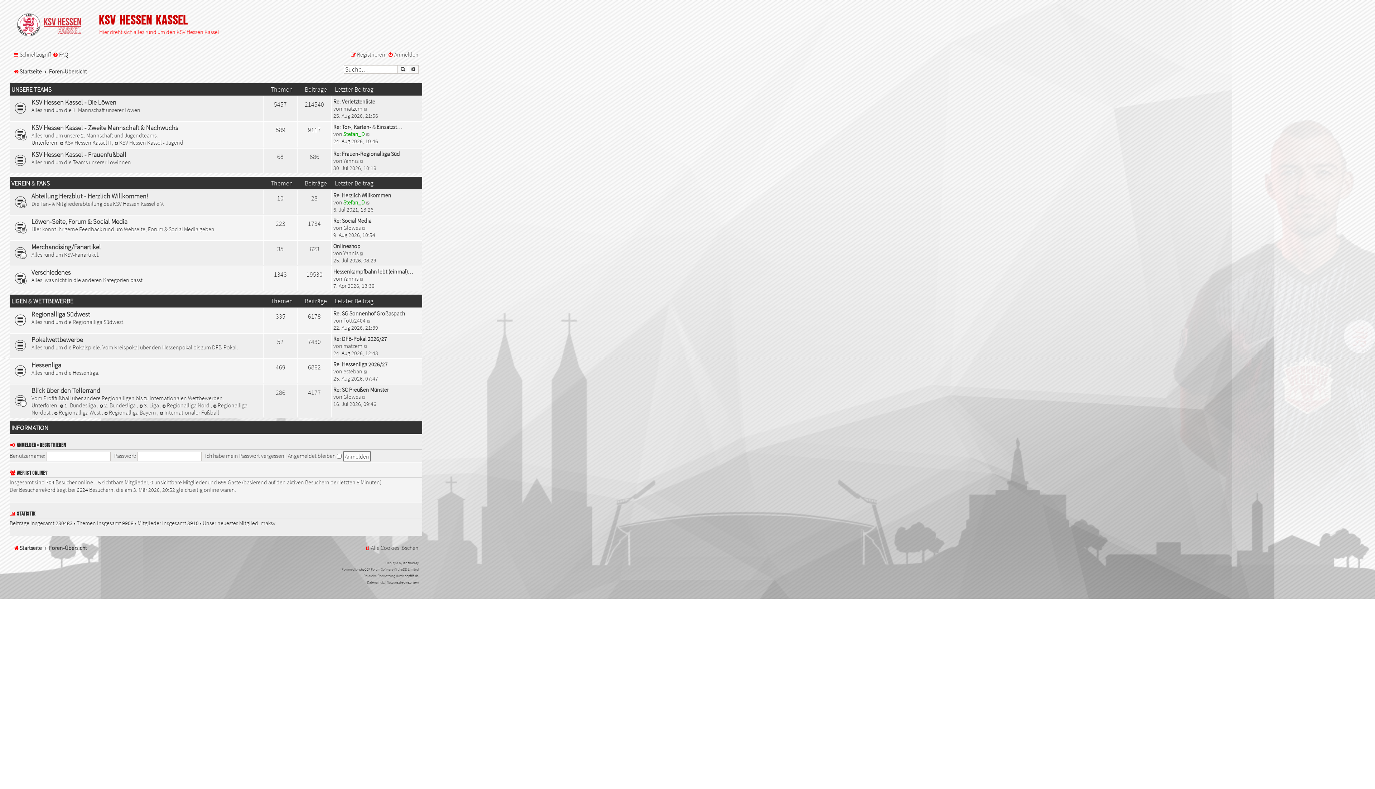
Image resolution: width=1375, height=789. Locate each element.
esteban (352, 371)
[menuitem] (60, 54)
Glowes (352, 227)
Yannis (350, 160)
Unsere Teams (31, 89)
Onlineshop (347, 246)
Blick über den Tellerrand (66, 390)
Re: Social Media (352, 220)
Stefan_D (354, 133)
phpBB (364, 569)
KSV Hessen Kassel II (88, 142)
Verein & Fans (30, 183)
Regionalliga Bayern (133, 412)
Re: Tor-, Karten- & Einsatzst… (367, 126)
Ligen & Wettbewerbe (42, 301)
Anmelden (26, 445)
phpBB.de (412, 575)
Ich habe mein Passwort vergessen (244, 455)
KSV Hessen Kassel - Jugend (151, 142)
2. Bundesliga (120, 405)
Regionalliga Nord (189, 405)
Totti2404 (354, 320)
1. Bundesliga (80, 405)
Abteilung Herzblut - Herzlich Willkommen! (90, 196)
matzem (352, 108)
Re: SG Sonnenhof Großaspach (369, 313)
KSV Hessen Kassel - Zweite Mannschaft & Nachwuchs (105, 127)
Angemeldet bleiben (312, 455)
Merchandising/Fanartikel (66, 246)
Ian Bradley (411, 563)
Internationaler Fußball (191, 412)
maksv (268, 523)
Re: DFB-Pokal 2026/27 (360, 338)
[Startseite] (52, 25)
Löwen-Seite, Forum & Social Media (79, 221)
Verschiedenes (51, 272)
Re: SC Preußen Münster (361, 389)
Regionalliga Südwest (61, 314)
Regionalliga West (80, 412)
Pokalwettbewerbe (57, 339)
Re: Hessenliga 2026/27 (360, 364)
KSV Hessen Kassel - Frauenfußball (79, 154)
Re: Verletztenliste (354, 101)
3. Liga (152, 405)
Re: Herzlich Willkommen (362, 195)
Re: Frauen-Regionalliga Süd (366, 153)
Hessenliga (46, 364)
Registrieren (53, 445)
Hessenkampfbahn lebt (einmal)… (373, 271)
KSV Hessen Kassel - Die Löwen (74, 102)
